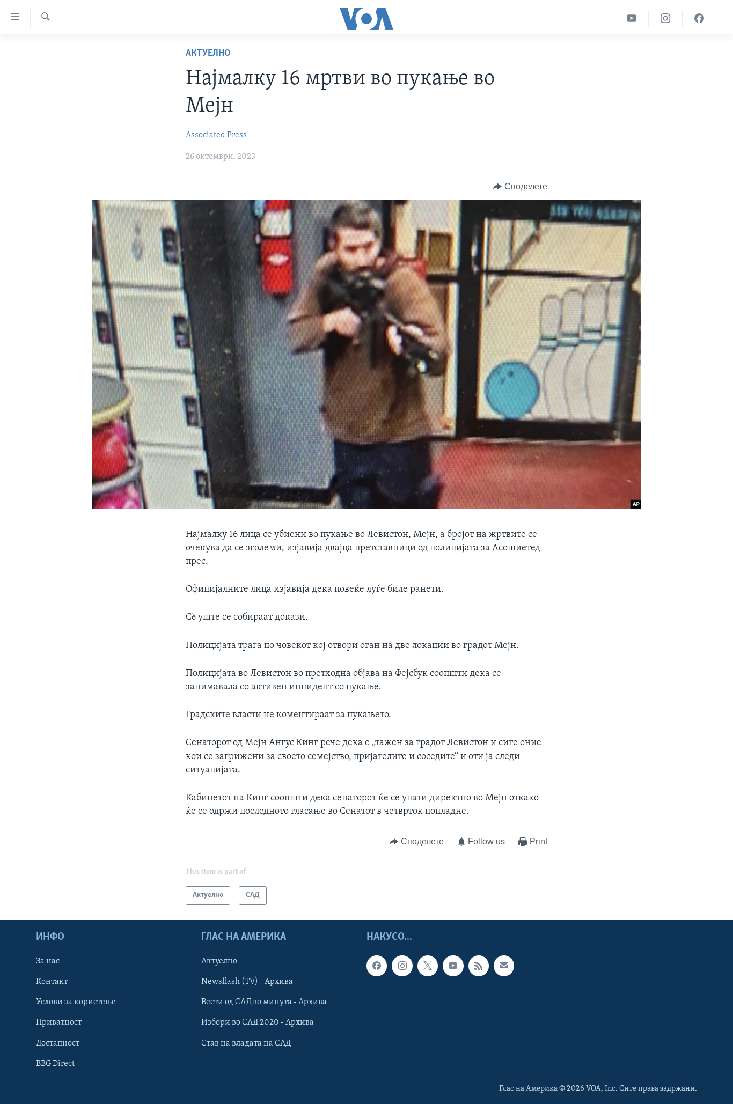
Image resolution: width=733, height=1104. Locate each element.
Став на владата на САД (246, 1043)
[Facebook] (699, 18)
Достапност (57, 1043)
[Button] (520, 187)
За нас (48, 961)
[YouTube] (632, 18)
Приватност (59, 1022)
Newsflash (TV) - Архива (247, 981)
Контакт (52, 981)
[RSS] (478, 965)
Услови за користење (76, 1002)
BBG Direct (55, 1063)
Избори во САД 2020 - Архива (257, 1022)
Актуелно (208, 53)
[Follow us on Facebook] (376, 965)
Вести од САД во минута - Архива (264, 1002)
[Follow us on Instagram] (402, 965)
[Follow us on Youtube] (453, 965)
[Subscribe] (504, 965)
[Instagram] (666, 18)
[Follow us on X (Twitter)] (427, 965)
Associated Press (216, 135)
